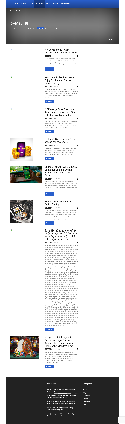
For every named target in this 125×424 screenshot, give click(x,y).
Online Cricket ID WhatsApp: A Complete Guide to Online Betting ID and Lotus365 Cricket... (61, 171)
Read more (49, 69)
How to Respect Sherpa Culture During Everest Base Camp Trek (60, 409)
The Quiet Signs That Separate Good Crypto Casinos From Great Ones (61, 415)
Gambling (39, 4)
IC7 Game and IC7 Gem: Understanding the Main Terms (61, 51)
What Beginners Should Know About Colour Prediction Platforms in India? (61, 396)
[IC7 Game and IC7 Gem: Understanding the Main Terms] (26, 59)
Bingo (48, 4)
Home (16, 4)
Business (28, 28)
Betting (13, 28)
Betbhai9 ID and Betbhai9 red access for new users (60, 140)
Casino (23, 4)
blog (23, 28)
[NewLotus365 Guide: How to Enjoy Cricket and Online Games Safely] (26, 87)
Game (47, 28)
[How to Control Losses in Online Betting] (21, 211)
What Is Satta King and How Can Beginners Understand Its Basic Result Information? (61, 402)
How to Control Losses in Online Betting (58, 203)
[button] (112, 4)
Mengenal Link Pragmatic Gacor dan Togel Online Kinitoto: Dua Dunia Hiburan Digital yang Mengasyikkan (59, 341)
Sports (55, 4)
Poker (31, 4)
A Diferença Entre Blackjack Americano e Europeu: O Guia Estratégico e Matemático (60, 112)
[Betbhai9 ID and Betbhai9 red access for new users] (21, 149)
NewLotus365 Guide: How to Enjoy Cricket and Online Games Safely (60, 80)
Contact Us (65, 4)
